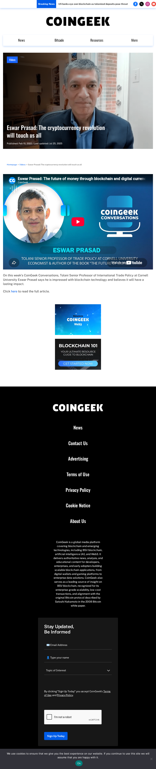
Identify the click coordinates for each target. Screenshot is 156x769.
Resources (96, 40)
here (14, 291)
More (134, 40)
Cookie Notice (78, 505)
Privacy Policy (78, 490)
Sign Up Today (55, 736)
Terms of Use (78, 474)
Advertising (78, 458)
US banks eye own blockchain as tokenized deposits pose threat (93, 4)
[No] (151, 759)
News (21, 40)
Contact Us (78, 443)
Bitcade (59, 40)
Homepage (12, 164)
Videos (12, 60)
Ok (79, 763)
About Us (78, 521)
